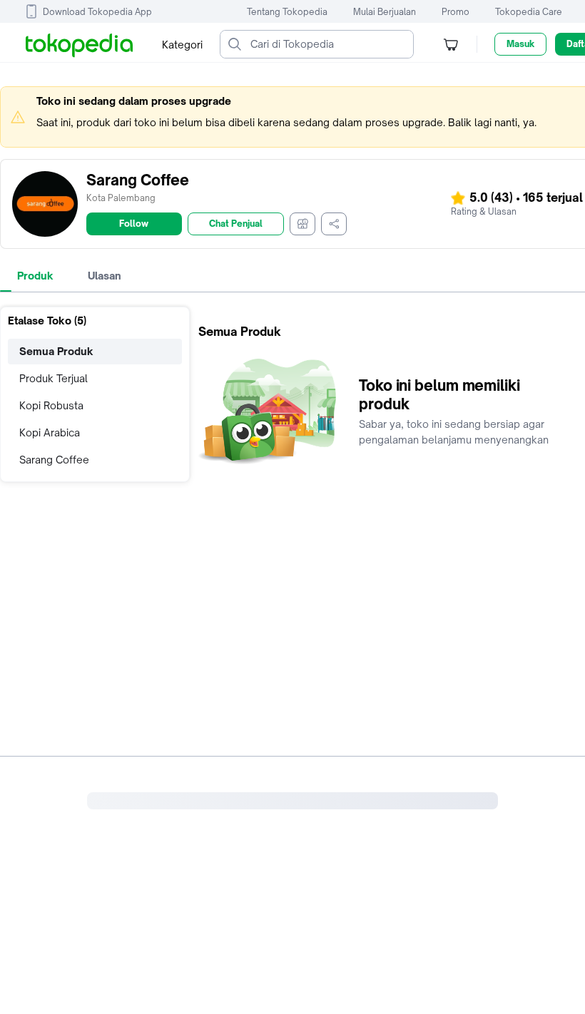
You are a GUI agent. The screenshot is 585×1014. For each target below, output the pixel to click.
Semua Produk (56, 351)
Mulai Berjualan (384, 11)
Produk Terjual (53, 378)
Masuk (520, 44)
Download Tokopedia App (97, 11)
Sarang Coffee (54, 460)
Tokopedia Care (528, 11)
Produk (35, 276)
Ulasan (104, 276)
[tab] (35, 276)
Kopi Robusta (51, 405)
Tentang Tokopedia (287, 11)
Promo (455, 11)
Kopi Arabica (49, 432)
